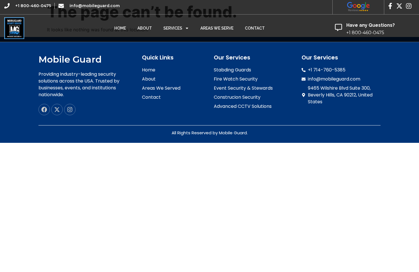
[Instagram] (70, 109)
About (144, 28)
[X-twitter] (57, 109)
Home (120, 28)
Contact (255, 28)
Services (172, 28)
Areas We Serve (216, 28)
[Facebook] (44, 109)
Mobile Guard (70, 59)
